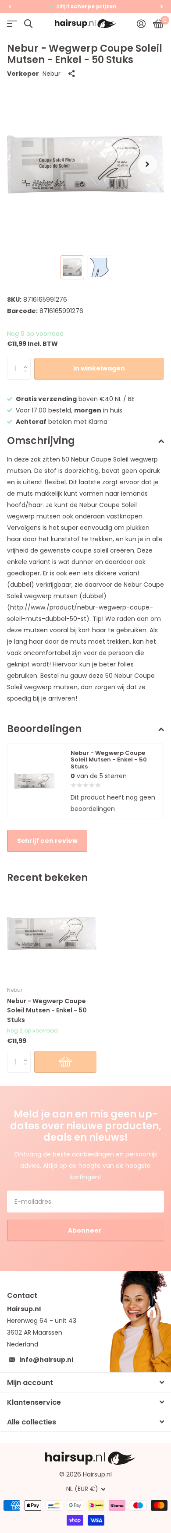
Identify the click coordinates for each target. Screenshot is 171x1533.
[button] (9, 6)
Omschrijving (41, 441)
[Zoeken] (28, 24)
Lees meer (122, 6)
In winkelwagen (99, 368)
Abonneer (85, 1230)
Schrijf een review (47, 840)
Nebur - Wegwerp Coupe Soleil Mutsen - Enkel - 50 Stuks (47, 1010)
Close (85, 1382)
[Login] (141, 23)
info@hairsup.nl (46, 1359)
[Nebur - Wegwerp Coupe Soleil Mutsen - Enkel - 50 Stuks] (51, 933)
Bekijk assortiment (12, 24)
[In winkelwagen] (65, 1062)
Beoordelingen (44, 729)
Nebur (52, 73)
